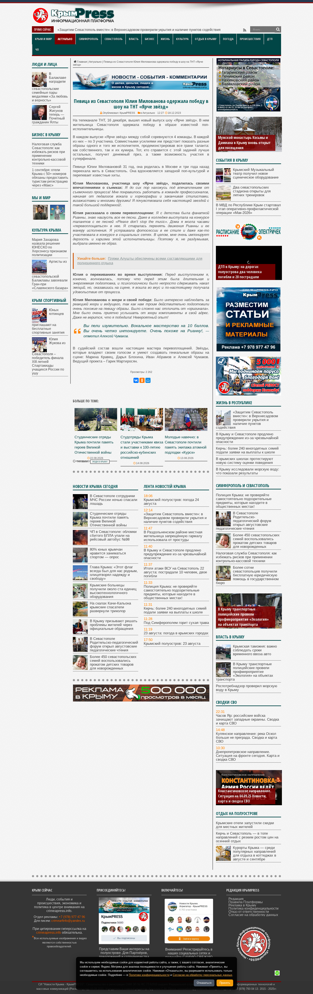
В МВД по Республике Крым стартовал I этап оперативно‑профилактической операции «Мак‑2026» (248, 209)
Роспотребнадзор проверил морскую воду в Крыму (246, 688)
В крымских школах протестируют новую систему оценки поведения (244, 461)
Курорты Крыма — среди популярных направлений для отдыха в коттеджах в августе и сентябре (254, 853)
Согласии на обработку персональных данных (202, 975)
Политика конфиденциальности (253, 908)
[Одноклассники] (142, 380)
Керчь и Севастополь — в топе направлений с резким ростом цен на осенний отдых (247, 837)
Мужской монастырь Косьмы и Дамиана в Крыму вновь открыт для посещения (244, 142)
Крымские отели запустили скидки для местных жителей (245, 825)
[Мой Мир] (148, 380)
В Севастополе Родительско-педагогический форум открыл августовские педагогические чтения (114, 644)
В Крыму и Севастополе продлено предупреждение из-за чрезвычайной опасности (175, 554)
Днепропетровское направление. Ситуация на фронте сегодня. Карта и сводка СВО (248, 756)
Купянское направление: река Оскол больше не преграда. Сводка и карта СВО (246, 737)
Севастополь (113, 39)
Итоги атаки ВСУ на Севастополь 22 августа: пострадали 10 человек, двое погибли (175, 572)
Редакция (236, 899)
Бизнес (149, 39)
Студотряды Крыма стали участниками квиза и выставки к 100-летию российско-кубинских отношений (142, 447)
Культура (182, 39)
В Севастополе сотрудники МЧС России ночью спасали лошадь (113, 500)
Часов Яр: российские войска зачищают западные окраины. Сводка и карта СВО (247, 719)
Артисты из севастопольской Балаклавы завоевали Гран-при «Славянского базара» (50, 275)
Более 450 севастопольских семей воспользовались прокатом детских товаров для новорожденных (113, 662)
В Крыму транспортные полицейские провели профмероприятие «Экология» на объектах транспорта (243, 616)
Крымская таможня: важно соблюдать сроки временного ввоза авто (255, 650)
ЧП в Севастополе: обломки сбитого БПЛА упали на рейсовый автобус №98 (113, 535)
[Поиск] (278, 29)
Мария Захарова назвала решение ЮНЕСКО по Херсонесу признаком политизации (49, 247)
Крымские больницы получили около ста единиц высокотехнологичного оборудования (113, 591)
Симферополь (88, 39)
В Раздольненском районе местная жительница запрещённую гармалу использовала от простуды (134, 30)
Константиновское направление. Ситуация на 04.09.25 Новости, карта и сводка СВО (244, 796)
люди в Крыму (100, 462)
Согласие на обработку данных (253, 915)
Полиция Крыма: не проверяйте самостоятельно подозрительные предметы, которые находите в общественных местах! (171, 592)
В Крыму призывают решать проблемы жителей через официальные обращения (113, 625)
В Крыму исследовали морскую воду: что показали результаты (247, 471)
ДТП (270, 39)
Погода (228, 39)
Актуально (65, 39)
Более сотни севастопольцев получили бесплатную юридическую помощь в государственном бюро (247, 575)
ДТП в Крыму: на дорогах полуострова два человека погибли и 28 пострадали (240, 271)
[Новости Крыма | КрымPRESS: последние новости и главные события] (73, 22)
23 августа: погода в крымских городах (176, 633)
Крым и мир (43, 39)
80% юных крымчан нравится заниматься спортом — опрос (108, 553)
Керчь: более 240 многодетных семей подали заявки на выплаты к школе (175, 610)
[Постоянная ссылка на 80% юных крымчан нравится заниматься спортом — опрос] (80, 561)
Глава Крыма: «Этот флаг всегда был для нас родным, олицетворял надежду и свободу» (114, 573)
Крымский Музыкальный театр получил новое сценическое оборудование (256, 173)
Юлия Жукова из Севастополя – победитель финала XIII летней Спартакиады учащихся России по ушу (48, 356)
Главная (82, 61)
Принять (225, 982)
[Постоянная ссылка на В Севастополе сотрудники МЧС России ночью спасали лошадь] (80, 508)
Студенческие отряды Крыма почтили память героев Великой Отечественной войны (109, 519)
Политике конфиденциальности (149, 975)
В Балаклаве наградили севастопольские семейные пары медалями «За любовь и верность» (50, 87)
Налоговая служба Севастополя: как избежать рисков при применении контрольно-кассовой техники (49, 153)
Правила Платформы (245, 902)
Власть (133, 39)
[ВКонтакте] (136, 380)
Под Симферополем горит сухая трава (176, 623)
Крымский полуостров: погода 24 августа (171, 502)
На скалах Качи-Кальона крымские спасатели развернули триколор (110, 607)
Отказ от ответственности (248, 911)
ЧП (37, 50)
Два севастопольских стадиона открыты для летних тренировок (252, 191)
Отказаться (204, 982)
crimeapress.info (48, 932)
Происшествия (250, 39)
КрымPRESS (127, 112)
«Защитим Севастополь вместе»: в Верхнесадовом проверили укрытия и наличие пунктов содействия (175, 518)
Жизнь (165, 39)
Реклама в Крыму (242, 905)
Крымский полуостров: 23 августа (172, 644)
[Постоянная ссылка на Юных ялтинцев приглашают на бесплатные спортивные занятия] (39, 322)
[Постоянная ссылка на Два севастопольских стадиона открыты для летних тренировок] (223, 199)
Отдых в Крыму (206, 39)
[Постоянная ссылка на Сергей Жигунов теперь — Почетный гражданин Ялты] (39, 119)
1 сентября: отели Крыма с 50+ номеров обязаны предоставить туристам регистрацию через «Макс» (50, 177)
